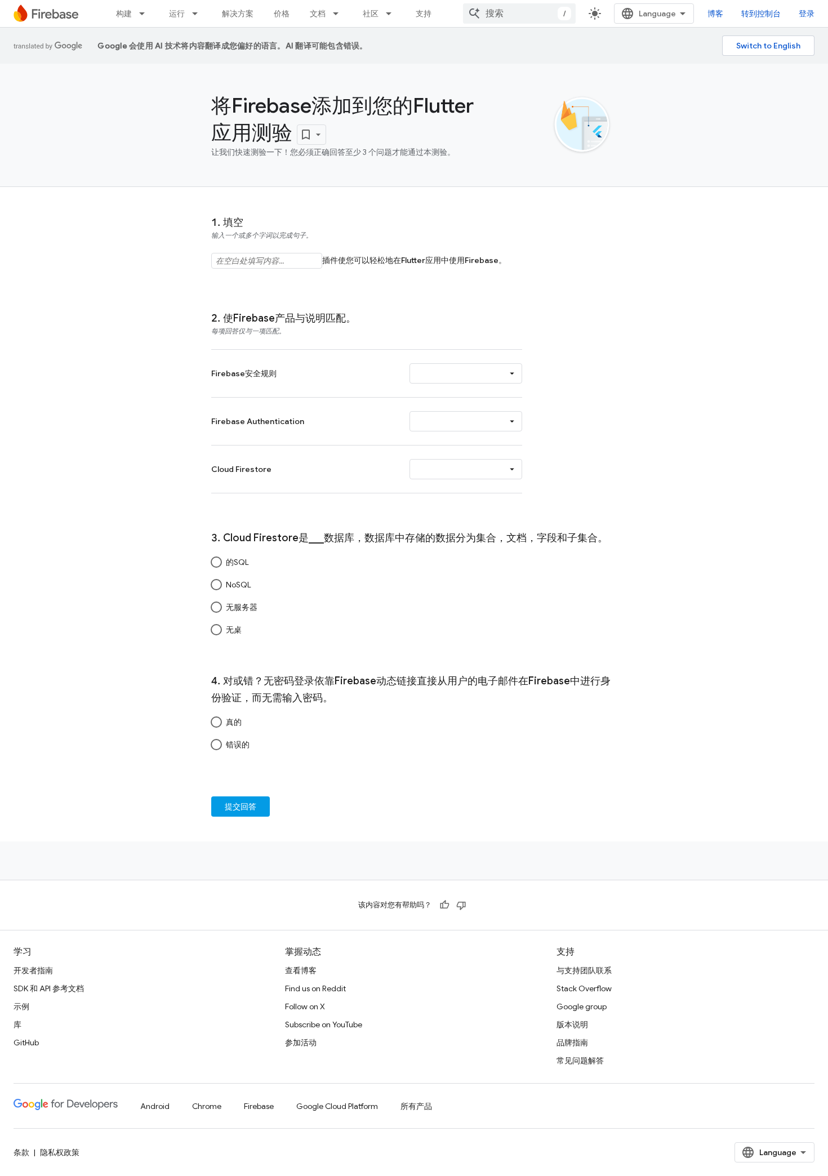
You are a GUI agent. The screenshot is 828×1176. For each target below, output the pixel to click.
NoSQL (238, 585)
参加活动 (301, 1042)
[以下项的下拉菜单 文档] (339, 13)
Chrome (206, 1106)
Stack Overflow (584, 988)
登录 (806, 13)
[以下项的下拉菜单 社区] (392, 13)
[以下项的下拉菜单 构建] (145, 13)
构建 (124, 13)
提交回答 (240, 806)
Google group (582, 1006)
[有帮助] (444, 905)
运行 (177, 13)
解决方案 (237, 13)
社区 (371, 13)
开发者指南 (33, 970)
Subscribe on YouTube (323, 1024)
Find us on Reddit (315, 988)
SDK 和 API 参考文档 (49, 988)
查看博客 (301, 970)
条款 (21, 1152)
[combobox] (519, 13)
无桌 (234, 630)
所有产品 (416, 1106)
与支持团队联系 (584, 970)
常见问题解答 (580, 1060)
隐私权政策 (59, 1152)
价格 (282, 13)
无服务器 (241, 607)
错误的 (238, 745)
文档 (318, 13)
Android (155, 1106)
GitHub (26, 1042)
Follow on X (305, 1006)
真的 (234, 722)
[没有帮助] (461, 905)
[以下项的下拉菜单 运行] (198, 13)
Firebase (259, 1106)
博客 (715, 13)
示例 (21, 1006)
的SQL (237, 562)
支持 (423, 13)
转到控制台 (761, 13)
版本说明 (572, 1024)
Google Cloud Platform (337, 1106)
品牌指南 (572, 1042)
